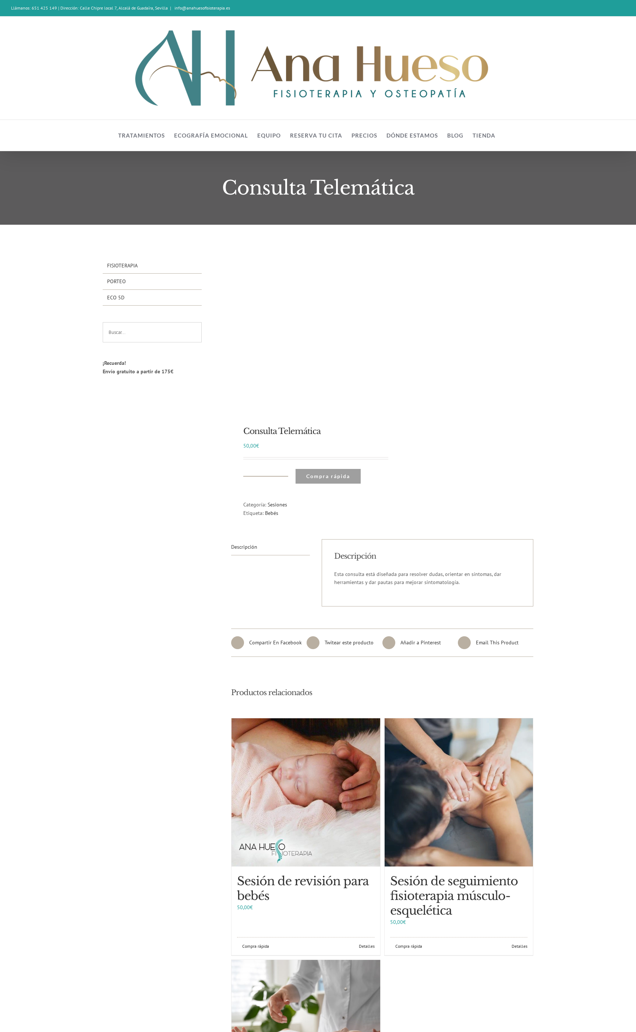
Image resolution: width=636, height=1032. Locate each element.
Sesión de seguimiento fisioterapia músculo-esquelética (454, 896)
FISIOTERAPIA (122, 265)
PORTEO (116, 281)
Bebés (271, 513)
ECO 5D (115, 297)
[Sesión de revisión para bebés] (306, 792)
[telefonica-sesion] (303, 333)
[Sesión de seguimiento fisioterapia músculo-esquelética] (459, 792)
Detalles (367, 946)
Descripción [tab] (244, 547)
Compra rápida (328, 476)
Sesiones (277, 504)
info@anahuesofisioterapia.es (201, 8)
